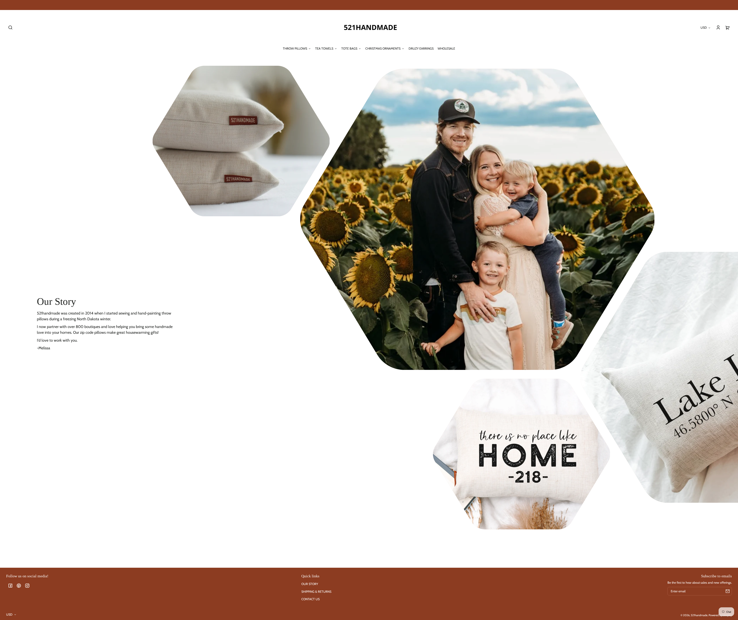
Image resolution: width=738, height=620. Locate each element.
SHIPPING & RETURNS (316, 591)
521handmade (699, 615)
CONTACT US (310, 599)
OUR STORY (309, 584)
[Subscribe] (727, 591)
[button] (10, 27)
